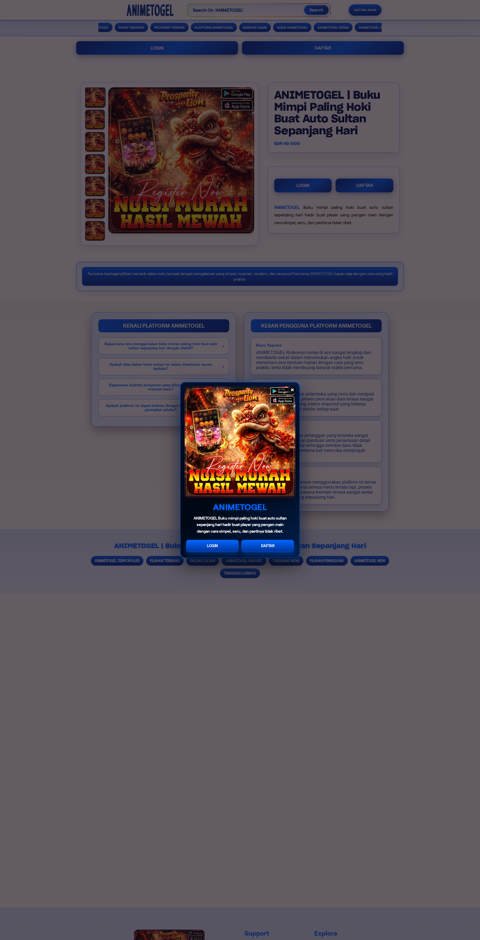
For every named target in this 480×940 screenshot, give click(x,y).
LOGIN (212, 546)
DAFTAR (267, 546)
